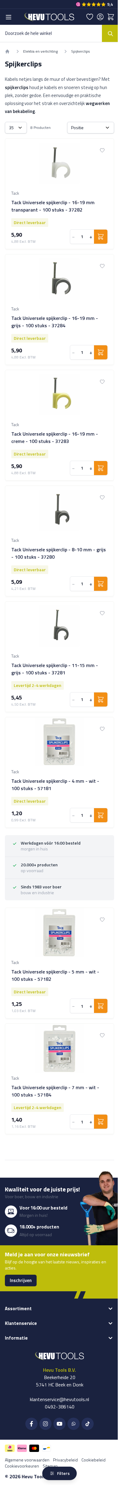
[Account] (100, 16)
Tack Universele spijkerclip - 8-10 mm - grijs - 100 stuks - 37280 (58, 553)
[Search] (110, 33)
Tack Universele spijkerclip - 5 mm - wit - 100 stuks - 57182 (55, 975)
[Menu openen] (8, 17)
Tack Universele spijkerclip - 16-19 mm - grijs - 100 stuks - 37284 (54, 321)
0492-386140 (59, 1406)
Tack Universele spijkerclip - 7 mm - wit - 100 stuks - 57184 (55, 1091)
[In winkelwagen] (100, 237)
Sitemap (50, 1466)
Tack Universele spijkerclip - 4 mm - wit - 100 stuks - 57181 (55, 784)
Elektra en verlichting (40, 51)
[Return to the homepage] (7, 51)
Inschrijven (21, 1280)
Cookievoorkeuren (22, 1466)
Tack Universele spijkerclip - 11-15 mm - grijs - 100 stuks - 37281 (54, 669)
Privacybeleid (65, 1460)
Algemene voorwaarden (27, 1460)
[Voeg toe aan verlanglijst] (102, 150)
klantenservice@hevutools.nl (59, 1399)
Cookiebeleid (93, 1460)
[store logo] (49, 17)
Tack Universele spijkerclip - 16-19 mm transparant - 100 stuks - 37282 (53, 206)
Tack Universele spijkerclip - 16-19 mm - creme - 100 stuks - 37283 (54, 437)
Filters (63, 1473)
